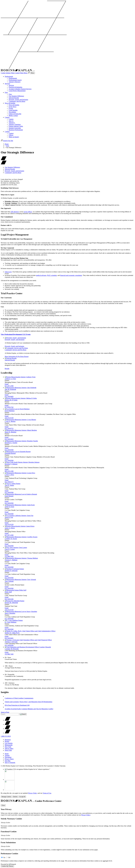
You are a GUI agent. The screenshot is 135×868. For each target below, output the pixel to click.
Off (9, 857)
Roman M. (11, 602)
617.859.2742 (9, 407)
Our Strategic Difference (16, 96)
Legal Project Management (17, 91)
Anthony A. (10, 379)
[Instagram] (7, 733)
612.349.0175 (9, 482)
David (10, 411)
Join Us (11, 121)
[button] (4, 164)
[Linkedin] (7, 729)
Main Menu (23, 73)
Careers (7, 117)
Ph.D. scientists (52, 275)
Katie (9, 496)
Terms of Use (47, 793)
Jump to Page (5, 712)
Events (11, 108)
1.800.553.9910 (6, 736)
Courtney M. (12, 649)
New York (8, 747)
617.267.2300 (9, 386)
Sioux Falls (8, 750)
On (4, 857)
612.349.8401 (9, 638)
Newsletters (12, 112)
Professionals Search (15, 80)
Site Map (7, 761)
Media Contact (13, 115)
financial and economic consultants (71, 275)
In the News (12, 107)
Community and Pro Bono (17, 101)
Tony (9, 581)
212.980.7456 (9, 556)
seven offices (28, 212)
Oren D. (10, 549)
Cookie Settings (6, 73)
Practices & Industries (15, 87)
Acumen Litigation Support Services (20, 89)
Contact (7, 131)
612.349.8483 (9, 396)
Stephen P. (11, 570)
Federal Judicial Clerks (16, 126)
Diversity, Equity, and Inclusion (14, 339)
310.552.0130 (9, 418)
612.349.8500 (9, 450)
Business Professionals (16, 130)
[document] (67, 833)
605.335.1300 (9, 471)
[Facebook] (7, 724)
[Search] (29, 73)
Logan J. (9, 475)
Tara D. (9, 485)
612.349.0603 (9, 439)
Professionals (9, 76)
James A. (10, 528)
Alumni (7, 755)
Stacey (10, 613)
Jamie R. (9, 506)
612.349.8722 (9, 428)
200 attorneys (15, 212)
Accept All (22, 796)
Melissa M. (11, 400)
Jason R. (9, 517)
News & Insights (10, 103)
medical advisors (41, 275)
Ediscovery (8, 272)
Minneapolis (8, 745)
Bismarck (8, 739)
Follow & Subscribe (15, 114)
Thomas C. (11, 560)
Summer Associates (15, 128)
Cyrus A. (10, 421)
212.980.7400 (9, 654)
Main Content (15, 73)
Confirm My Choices (7, 866)
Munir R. (10, 432)
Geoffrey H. (11, 538)
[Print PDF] (4, 160)
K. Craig (10, 622)
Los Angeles (9, 743)
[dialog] (67, 795)
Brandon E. (11, 443)
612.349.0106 (9, 599)
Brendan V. (11, 464)
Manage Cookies (6, 796)
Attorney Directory (15, 82)
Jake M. (10, 389)
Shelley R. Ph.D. (12, 633)
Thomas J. (11, 642)
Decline (15, 796)
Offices (11, 135)
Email (6, 384)
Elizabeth (10, 453)
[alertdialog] (67, 833)
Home (7, 144)
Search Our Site (8, 140)
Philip (8, 592)
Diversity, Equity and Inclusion (18, 99)
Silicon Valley (9, 748)
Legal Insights (13, 110)
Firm (6, 92)
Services (7, 83)
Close (3, 805)
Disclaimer (8, 757)
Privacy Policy (9, 759)
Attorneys (12, 122)
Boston (7, 741)
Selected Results (14, 98)
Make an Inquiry (14, 137)
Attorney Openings (15, 124)
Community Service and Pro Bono (15, 350)
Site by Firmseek (10, 762)
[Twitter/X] (7, 720)
